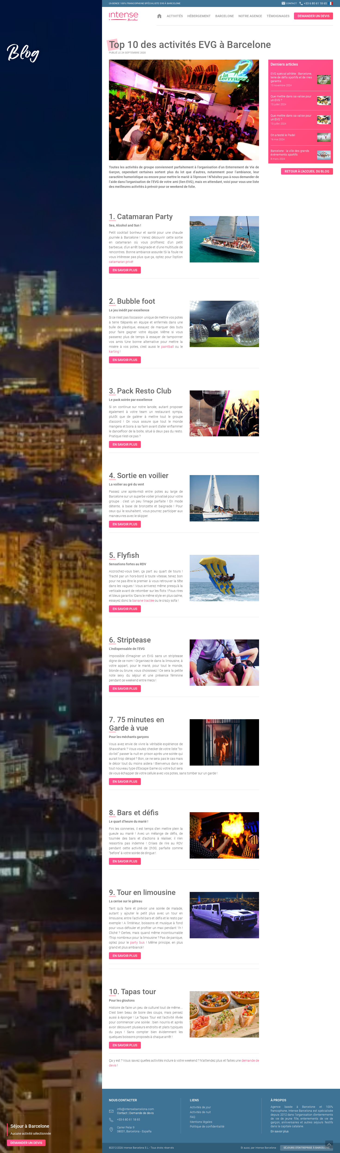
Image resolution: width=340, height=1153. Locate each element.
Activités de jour (200, 1107)
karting (114, 351)
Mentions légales (201, 1122)
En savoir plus (125, 270)
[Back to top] (332, 1144)
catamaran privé (121, 262)
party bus (137, 942)
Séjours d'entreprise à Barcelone (307, 1147)
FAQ (192, 1117)
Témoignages (278, 16)
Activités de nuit (200, 1112)
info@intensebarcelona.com (135, 1109)
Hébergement (199, 16)
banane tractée (143, 600)
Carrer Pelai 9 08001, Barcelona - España (134, 1129)
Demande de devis (141, 1113)
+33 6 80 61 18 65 (313, 3)
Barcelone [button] (224, 16)
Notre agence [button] (250, 16)
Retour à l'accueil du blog (307, 171)
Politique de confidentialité (207, 1126)
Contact (289, 3)
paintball (167, 346)
